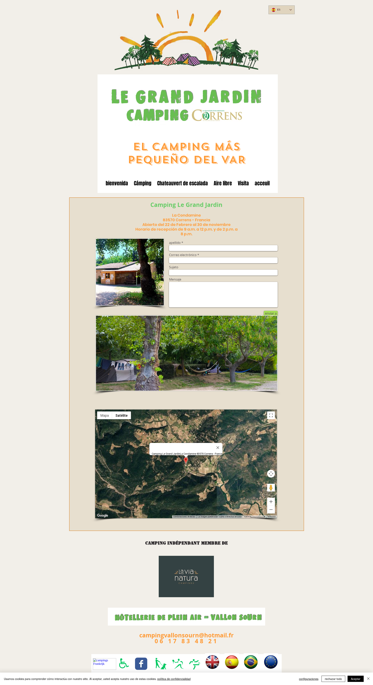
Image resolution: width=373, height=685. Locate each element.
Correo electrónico (183, 254)
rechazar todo (333, 679)
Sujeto (173, 267)
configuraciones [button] (308, 679)
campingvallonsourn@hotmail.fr (186, 635)
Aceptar (355, 679)
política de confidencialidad (174, 679)
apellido (175, 242)
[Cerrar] (368, 679)
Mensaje (175, 279)
